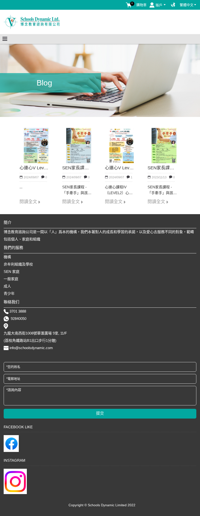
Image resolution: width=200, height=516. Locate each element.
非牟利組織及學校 (18, 264)
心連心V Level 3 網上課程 (35, 168)
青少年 (9, 293)
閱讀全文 (28, 202)
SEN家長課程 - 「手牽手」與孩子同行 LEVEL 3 (77, 168)
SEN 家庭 (12, 271)
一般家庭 (11, 279)
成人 (7, 286)
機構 (7, 257)
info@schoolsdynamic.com (31, 348)
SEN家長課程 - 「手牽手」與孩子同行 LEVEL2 (163, 168)
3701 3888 (18, 311)
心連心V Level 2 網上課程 (120, 168)
